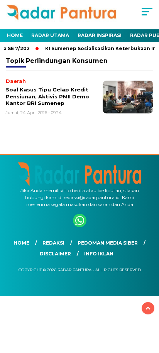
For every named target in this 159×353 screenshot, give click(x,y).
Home (15, 35)
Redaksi (53, 243)
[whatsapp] (79, 225)
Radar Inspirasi (100, 35)
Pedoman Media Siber (108, 243)
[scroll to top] (148, 308)
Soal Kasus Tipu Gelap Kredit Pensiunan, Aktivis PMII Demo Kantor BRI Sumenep (47, 96)
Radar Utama (50, 35)
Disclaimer (55, 254)
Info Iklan (98, 254)
